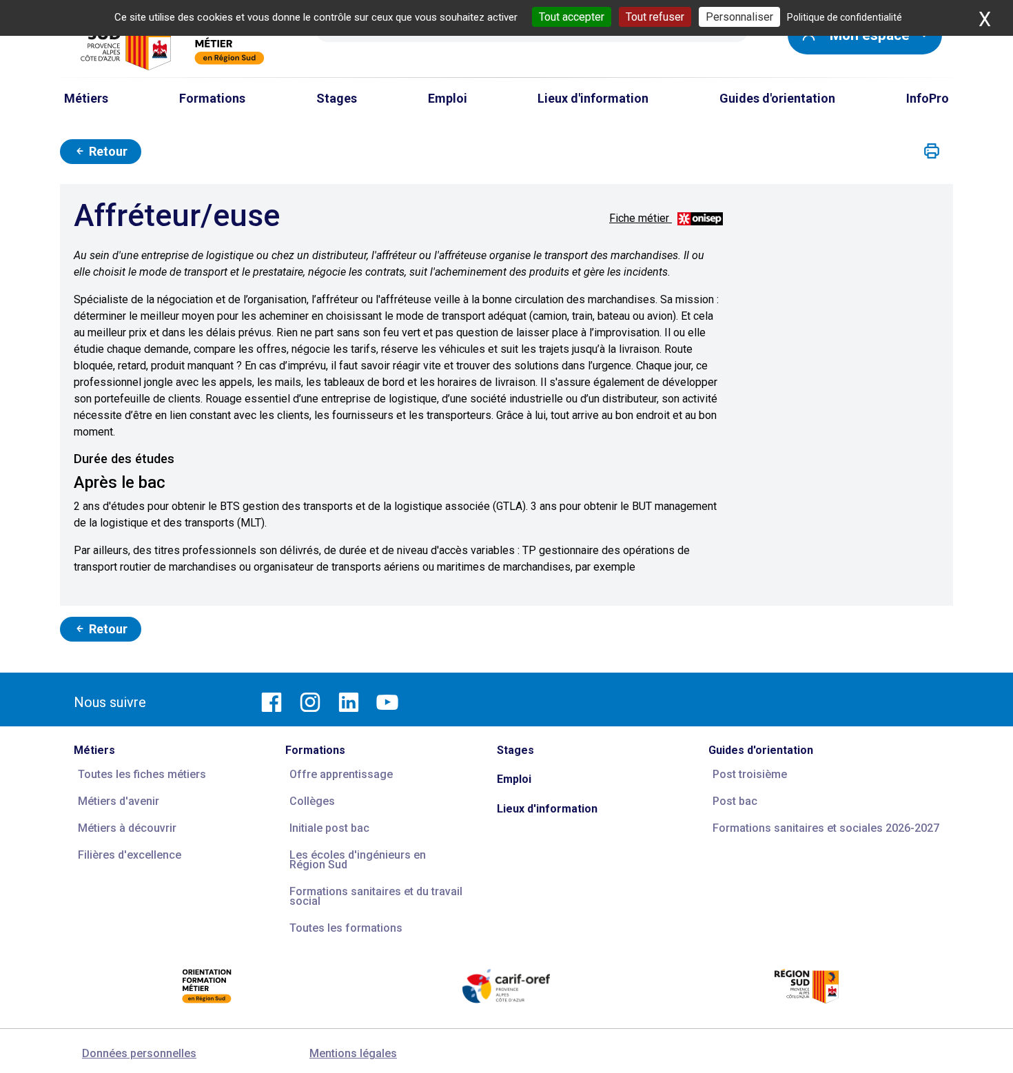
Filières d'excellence (129, 854)
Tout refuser (655, 16)
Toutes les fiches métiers (142, 774)
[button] (931, 151)
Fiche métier (640, 218)
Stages (515, 750)
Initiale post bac (329, 828)
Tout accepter (571, 16)
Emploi (514, 779)
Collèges (312, 801)
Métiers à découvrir (127, 828)
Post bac (735, 801)
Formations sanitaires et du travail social (375, 896)
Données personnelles (139, 1053)
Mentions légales (353, 1053)
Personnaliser (739, 16)
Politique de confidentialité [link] (844, 17)
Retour (106, 151)
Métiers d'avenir (118, 801)
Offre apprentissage (341, 774)
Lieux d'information (547, 808)
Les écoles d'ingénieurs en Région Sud (357, 859)
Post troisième (750, 774)
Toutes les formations (345, 927)
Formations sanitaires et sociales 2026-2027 (826, 828)
